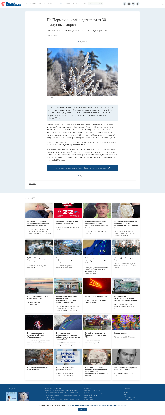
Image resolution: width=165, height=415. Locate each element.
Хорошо (82, 410)
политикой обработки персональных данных (109, 405)
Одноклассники (128, 399)
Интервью (76, 4)
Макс (128, 397)
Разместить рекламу (95, 4)
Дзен (125, 397)
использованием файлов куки (79, 405)
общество (32, 184)
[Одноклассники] (138, 4)
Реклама (126, 392)
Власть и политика (30, 4)
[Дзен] (124, 4)
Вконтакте (132, 397)
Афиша (84, 4)
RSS (125, 394)
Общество (58, 4)
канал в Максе (76, 168)
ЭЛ (50, 397)
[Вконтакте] (133, 4)
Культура (67, 4)
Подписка (126, 396)
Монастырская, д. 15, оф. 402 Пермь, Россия (91, 396)
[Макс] (129, 4)
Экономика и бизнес (45, 4)
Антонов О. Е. (98, 394)
